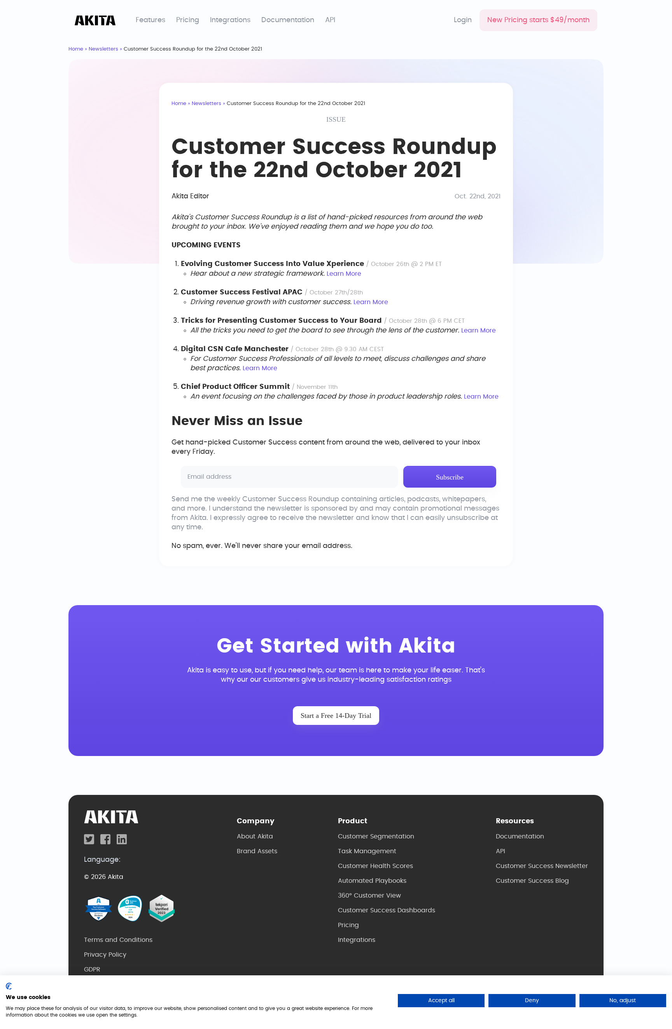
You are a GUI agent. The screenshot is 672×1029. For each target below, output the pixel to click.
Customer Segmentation (376, 836)
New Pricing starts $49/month (538, 20)
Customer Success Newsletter (542, 866)
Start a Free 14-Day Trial (336, 715)
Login (463, 20)
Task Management (367, 851)
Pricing (187, 20)
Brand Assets (257, 851)
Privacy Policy (105, 955)
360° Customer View (369, 895)
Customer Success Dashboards (386, 910)
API (330, 20)
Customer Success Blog (532, 881)
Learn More (344, 274)
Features (150, 20)
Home (75, 49)
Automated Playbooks (372, 881)
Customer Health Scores (375, 866)
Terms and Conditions (118, 940)
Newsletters (103, 49)
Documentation (287, 20)
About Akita (255, 836)
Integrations (230, 20)
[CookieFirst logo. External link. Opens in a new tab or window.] (9, 986)
